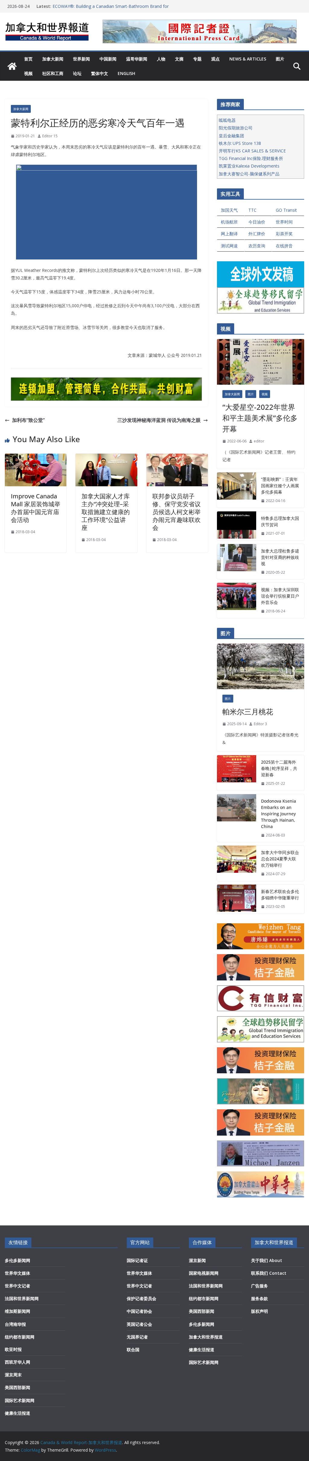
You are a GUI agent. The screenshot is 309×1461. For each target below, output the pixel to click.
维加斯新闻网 (17, 1311)
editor (259, 441)
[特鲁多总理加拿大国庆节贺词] (236, 525)
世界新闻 (81, 59)
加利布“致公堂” (28, 420)
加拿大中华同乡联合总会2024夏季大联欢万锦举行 (280, 859)
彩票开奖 (284, 233)
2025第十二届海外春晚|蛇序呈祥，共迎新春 (279, 768)
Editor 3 (260, 723)
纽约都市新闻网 (19, 1337)
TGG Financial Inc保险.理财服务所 (251, 158)
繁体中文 (99, 73)
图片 (280, 59)
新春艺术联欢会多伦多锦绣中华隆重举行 (280, 895)
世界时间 (284, 222)
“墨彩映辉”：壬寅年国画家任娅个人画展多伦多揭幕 (280, 485)
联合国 (133, 1349)
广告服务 (259, 1286)
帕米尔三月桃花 (247, 711)
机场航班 (229, 222)
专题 (197, 59)
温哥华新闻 (136, 59)
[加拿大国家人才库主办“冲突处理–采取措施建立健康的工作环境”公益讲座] (106, 458)
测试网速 (229, 246)
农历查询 (256, 246)
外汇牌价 (256, 233)
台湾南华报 (15, 1324)
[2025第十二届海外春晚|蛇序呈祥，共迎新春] (236, 773)
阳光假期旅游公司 (236, 128)
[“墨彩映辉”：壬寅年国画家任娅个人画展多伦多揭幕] (236, 490)
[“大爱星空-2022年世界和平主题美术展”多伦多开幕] (260, 362)
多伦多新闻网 (17, 1260)
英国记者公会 (139, 1324)
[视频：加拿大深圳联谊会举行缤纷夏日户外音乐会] (236, 600)
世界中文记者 (17, 1286)
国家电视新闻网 (203, 1273)
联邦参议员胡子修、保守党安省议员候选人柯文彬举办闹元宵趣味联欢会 (176, 512)
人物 (161, 59)
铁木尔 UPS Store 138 (240, 143)
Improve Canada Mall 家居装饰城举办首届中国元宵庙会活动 (35, 508)
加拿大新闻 (52, 59)
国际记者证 (137, 1260)
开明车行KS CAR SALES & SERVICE (252, 151)
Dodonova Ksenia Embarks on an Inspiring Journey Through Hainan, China (278, 813)
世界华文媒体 (17, 1273)
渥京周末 (13, 1375)
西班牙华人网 (17, 1362)
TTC (252, 210)
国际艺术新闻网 (19, 1400)
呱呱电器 (227, 120)
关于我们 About (266, 1260)
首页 (28, 59)
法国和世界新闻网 (22, 1298)
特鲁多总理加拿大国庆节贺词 (280, 521)
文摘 (179, 59)
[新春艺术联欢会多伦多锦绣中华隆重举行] (236, 899)
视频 (28, 73)
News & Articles (247, 59)
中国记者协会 (139, 1311)
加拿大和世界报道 (206, 1337)
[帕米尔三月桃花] (260, 667)
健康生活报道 (17, 1413)
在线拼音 (284, 246)
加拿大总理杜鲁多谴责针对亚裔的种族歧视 (280, 557)
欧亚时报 (13, 1349)
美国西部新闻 (17, 1387)
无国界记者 (137, 1337)
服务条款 (259, 1298)
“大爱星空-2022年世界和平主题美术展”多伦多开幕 (260, 418)
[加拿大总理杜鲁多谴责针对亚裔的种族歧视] (236, 561)
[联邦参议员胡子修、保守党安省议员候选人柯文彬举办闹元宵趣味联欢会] (177, 458)
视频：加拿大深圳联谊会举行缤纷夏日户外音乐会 (280, 596)
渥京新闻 (197, 1260)
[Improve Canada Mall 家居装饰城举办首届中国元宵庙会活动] (35, 458)
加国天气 (229, 210)
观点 (215, 59)
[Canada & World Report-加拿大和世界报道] (12, 66)
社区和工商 (52, 73)
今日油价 (256, 222)
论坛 (77, 73)
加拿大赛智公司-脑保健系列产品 (249, 174)
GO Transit (286, 210)
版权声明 (259, 1311)
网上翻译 (229, 233)
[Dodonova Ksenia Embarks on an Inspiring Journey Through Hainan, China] (236, 818)
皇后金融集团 (231, 136)
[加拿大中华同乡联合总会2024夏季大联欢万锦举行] (236, 863)
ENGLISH (126, 73)
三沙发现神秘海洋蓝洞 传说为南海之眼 (159, 420)
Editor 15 (50, 136)
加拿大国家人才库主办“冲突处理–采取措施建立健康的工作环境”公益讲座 (105, 512)
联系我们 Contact (268, 1273)
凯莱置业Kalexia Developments (249, 166)
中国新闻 (108, 59)
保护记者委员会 (141, 1298)
